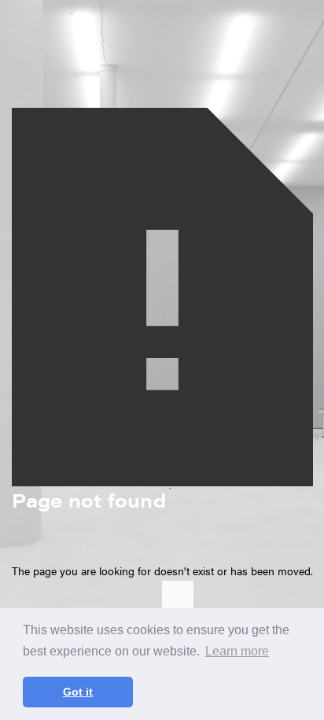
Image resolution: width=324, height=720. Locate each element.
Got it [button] (78, 691)
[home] (182, 605)
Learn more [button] (237, 651)
